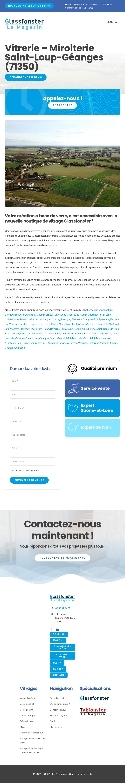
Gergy (54, 324)
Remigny (55, 328)
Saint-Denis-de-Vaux (108, 328)
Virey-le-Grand (108, 342)
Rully (63, 328)
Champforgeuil (45, 314)
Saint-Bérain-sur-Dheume (81, 328)
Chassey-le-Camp (77, 314)
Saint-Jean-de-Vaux (72, 333)
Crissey (56, 319)
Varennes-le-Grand (88, 342)
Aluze (109, 309)
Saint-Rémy (23, 342)
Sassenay (64, 342)
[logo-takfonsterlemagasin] (93, 708)
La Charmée (82, 324)
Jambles (70, 324)
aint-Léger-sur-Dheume (98, 333)
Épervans (104, 319)
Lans (92, 324)
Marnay (14, 328)
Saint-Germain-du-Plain (33, 333)
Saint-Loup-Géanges (37, 338)
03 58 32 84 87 (62, 608)
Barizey (9, 314)
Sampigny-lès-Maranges (44, 342)
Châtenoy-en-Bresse (99, 314)
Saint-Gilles (53, 333)
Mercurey (36, 328)
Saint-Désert (12, 333)
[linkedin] (57, 629)
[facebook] (51, 629)
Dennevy (77, 319)
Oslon (45, 328)
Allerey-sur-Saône (95, 309)
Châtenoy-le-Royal (15, 319)
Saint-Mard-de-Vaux (77, 338)
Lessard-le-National (107, 324)
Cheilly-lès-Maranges (39, 319)
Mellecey (24, 328)
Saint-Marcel (57, 338)
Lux (7, 328)
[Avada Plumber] (24, 19)
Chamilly (31, 314)
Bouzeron (19, 314)
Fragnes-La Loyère (39, 324)
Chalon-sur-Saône (15, 347)
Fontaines (23, 324)
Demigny (66, 319)
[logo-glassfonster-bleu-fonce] (94, 697)
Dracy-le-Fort (90, 319)
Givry (62, 324)
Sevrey (73, 342)
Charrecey (60, 314)
